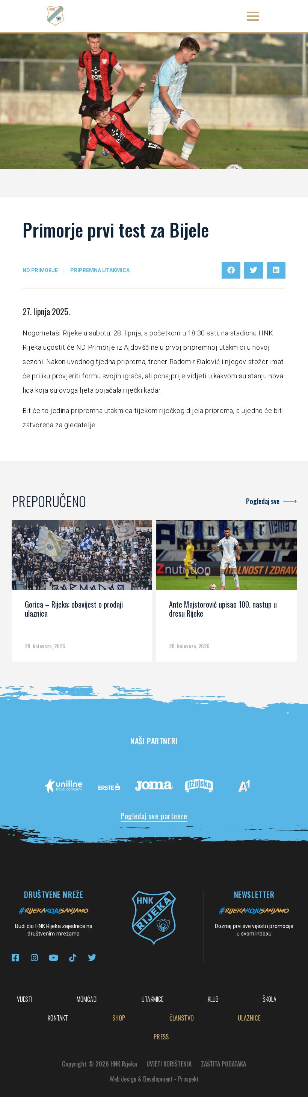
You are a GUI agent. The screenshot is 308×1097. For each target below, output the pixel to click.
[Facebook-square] (15, 957)
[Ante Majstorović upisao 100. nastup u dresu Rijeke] (226, 558)
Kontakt (58, 1017)
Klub (213, 999)
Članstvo (181, 1017)
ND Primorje (40, 270)
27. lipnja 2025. (46, 311)
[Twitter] (92, 957)
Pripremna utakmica (100, 270)
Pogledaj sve (262, 501)
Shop (118, 1017)
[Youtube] (53, 957)
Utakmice (153, 999)
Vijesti (24, 999)
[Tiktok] (73, 957)
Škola (269, 999)
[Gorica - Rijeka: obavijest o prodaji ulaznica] (82, 558)
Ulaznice (249, 1017)
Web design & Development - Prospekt (154, 1078)
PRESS (161, 1036)
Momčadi (87, 999)
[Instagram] (34, 957)
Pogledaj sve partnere (154, 815)
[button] (253, 16)
